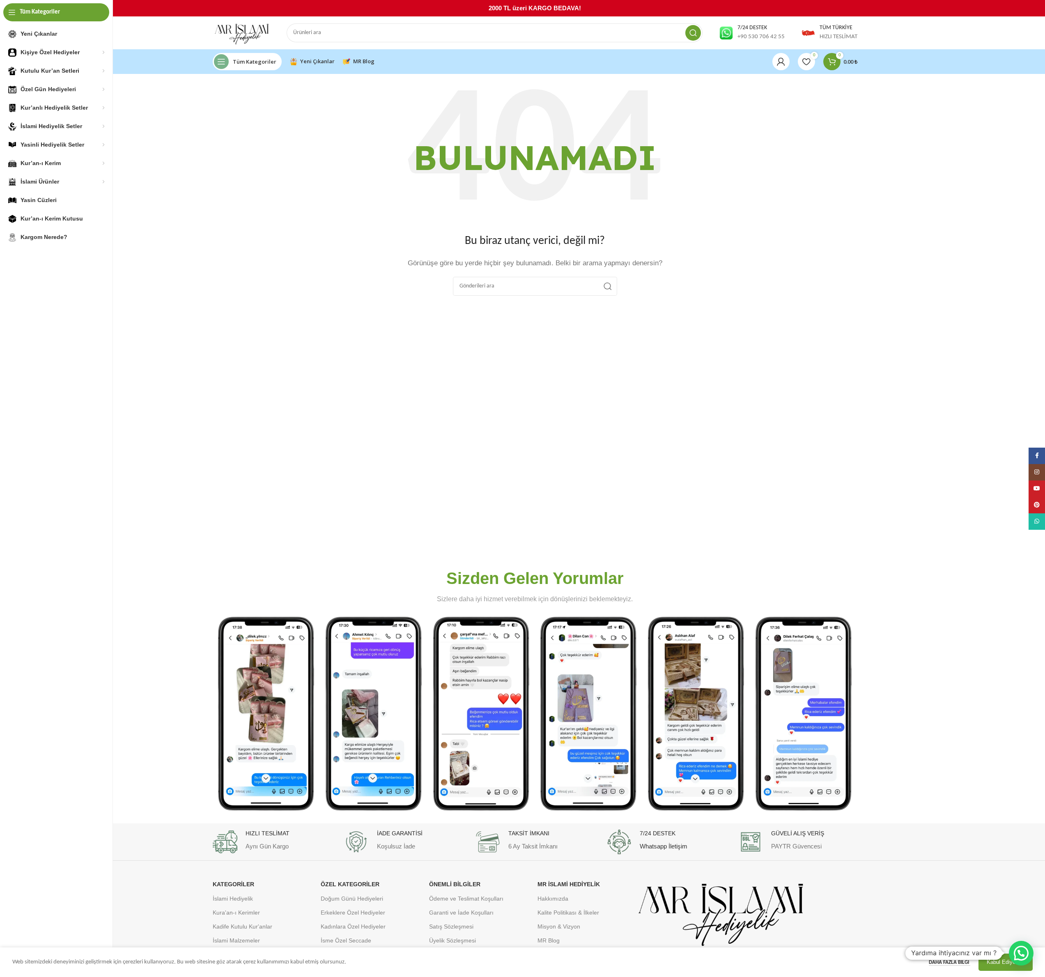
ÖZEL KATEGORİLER (350, 884)
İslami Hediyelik (233, 898)
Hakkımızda (552, 898)
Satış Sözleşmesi (451, 926)
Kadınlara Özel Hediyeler (353, 926)
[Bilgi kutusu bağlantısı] (752, 33)
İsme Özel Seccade (346, 940)
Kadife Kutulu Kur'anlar (242, 926)
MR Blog (548, 940)
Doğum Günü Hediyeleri (352, 898)
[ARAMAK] (693, 33)
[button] (1021, 953)
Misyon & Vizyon (558, 926)
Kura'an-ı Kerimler (236, 912)
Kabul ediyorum (1005, 962)
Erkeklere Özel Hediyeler (353, 912)
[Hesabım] (781, 61)
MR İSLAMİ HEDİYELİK (568, 884)
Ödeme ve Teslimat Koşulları (466, 898)
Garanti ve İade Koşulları (461, 912)
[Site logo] (241, 33)
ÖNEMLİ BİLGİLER (454, 884)
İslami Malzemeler (236, 940)
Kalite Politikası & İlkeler (568, 912)
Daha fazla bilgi (949, 962)
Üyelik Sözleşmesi (452, 940)
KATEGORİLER (233, 884)
